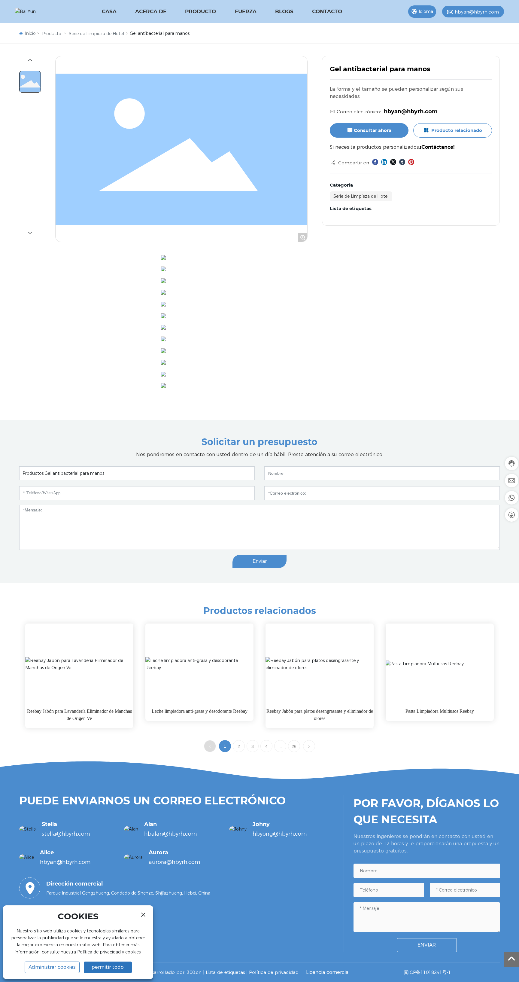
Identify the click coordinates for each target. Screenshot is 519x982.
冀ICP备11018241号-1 (427, 972)
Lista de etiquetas (225, 972)
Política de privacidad (274, 972)
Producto (51, 33)
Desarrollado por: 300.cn (173, 972)
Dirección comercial (74, 883)
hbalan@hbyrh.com (170, 834)
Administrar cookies (52, 967)
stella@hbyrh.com (66, 834)
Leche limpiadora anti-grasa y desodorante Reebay (199, 711)
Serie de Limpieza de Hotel (96, 33)
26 (294, 746)
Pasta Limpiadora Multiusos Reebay (439, 711)
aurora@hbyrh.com (174, 862)
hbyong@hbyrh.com (280, 834)
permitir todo (108, 967)
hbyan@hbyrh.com (477, 12)
